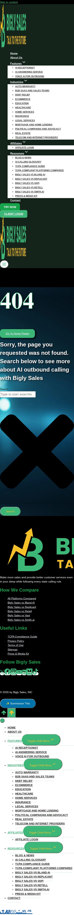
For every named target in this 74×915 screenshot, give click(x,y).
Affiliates (15, 832)
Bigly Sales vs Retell (29, 187)
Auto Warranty (25, 86)
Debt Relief (22, 95)
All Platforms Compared (22, 598)
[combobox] (18, 394)
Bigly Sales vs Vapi (27, 183)
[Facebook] (7, 673)
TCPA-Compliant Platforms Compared (39, 170)
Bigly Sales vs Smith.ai (29, 191)
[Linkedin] (24, 673)
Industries (16, 765)
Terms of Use (16, 645)
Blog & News (23, 157)
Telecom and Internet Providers (36, 137)
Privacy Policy (16, 640)
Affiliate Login (26, 839)
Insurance (22, 116)
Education (22, 103)
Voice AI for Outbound (32, 756)
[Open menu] (4, 264)
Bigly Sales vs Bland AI (30, 174)
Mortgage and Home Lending (33, 124)
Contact (15, 200)
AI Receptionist (25, 67)
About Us (14, 731)
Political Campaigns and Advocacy (38, 129)
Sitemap (12, 649)
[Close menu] (2, 720)
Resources (16, 848)
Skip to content (9, 2)
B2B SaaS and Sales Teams (32, 90)
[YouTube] (19, 673)
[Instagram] (13, 673)
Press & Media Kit (26, 196)
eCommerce (22, 99)
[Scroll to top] (3, 714)
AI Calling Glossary (28, 162)
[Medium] (29, 673)
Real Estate (23, 133)
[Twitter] (2, 673)
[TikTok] (35, 673)
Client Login (13, 213)
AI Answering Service (29, 72)
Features (15, 740)
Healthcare (23, 107)
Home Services (24, 112)
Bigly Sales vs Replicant (31, 179)
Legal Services (25, 120)
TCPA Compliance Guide (30, 166)
